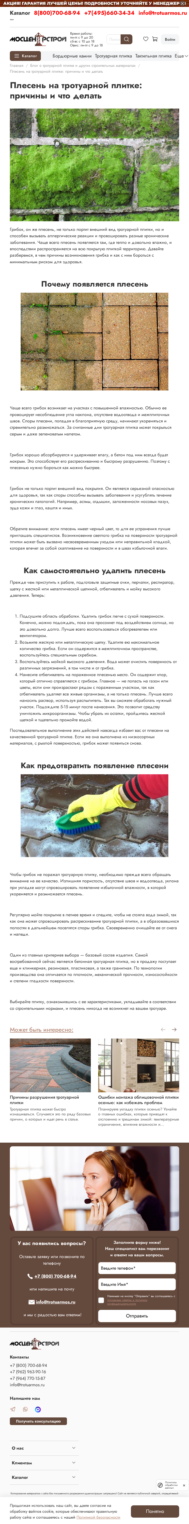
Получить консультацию (38, 1421)
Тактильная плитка (153, 55)
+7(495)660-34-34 (109, 13)
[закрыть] (184, 1485)
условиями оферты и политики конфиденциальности (127, 1302)
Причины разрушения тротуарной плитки (44, 1100)
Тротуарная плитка (113, 55)
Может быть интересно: (41, 1029)
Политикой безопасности (98, 1517)
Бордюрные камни (72, 55)
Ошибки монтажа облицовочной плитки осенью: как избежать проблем (138, 1100)
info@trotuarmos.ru (163, 13)
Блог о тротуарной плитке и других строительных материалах (83, 65)
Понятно (155, 1511)
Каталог (20, 13)
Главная (16, 65)
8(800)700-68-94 (57, 13)
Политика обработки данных (171, 1485)
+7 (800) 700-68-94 (55, 1276)
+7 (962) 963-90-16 (28, 1372)
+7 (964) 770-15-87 (27, 1378)
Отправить (137, 1315)
